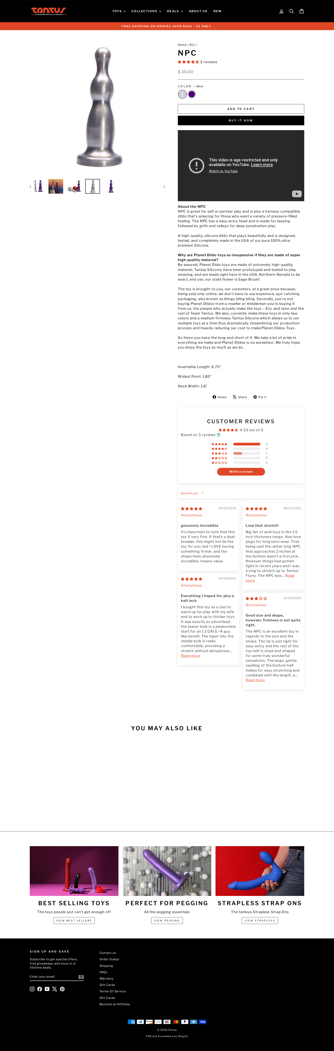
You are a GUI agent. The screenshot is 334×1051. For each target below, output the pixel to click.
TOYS (117, 11)
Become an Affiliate (115, 1004)
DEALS (173, 11)
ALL (192, 45)
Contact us (108, 953)
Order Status (109, 959)
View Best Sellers (74, 920)
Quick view (62, 785)
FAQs (104, 972)
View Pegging (167, 920)
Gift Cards (107, 985)
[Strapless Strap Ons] (260, 871)
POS (149, 1036)
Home (182, 45)
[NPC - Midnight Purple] (65, 808)
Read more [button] (190, 656)
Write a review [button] (241, 471)
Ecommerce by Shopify (173, 1036)
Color (190, 86)
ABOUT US (198, 11)
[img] (191, 509)
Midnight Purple (192, 94)
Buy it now (241, 120)
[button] (189, 62)
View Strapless (260, 920)
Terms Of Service (113, 991)
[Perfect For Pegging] (167, 871)
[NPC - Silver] (60, 808)
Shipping (106, 966)
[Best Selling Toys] (74, 871)
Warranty (107, 978)
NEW (217, 11)
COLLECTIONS (144, 11)
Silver (182, 94)
